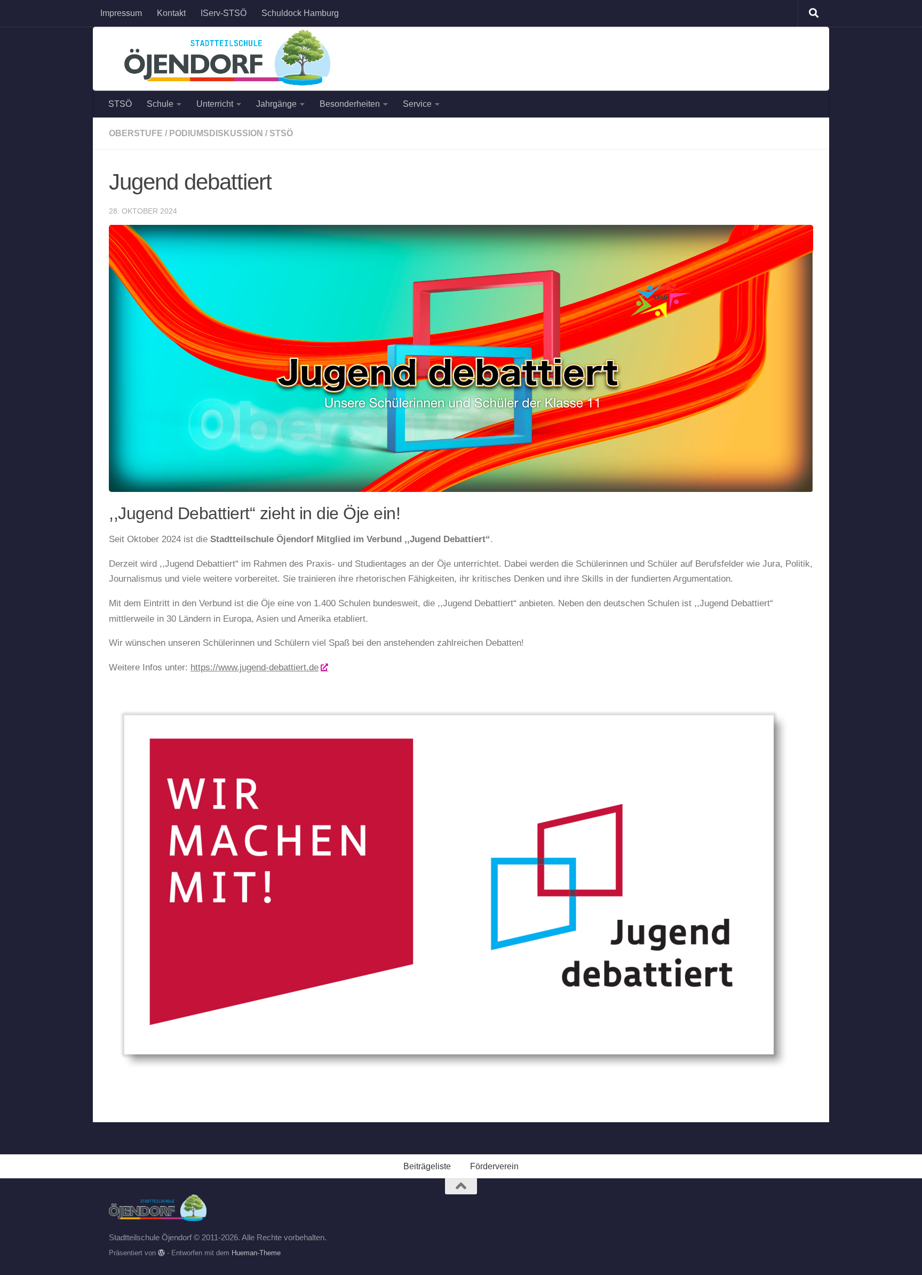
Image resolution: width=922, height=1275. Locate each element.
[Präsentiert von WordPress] (161, 1252)
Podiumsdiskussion (216, 133)
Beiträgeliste (427, 1166)
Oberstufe (136, 133)
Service (417, 103)
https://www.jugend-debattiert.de (254, 667)
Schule (160, 103)
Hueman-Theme (256, 1253)
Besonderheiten (350, 103)
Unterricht (214, 103)
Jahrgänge (276, 103)
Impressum (121, 13)
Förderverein (494, 1166)
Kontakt (171, 13)
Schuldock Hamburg (300, 13)
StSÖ (281, 133)
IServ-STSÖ (224, 13)
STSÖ (120, 103)
